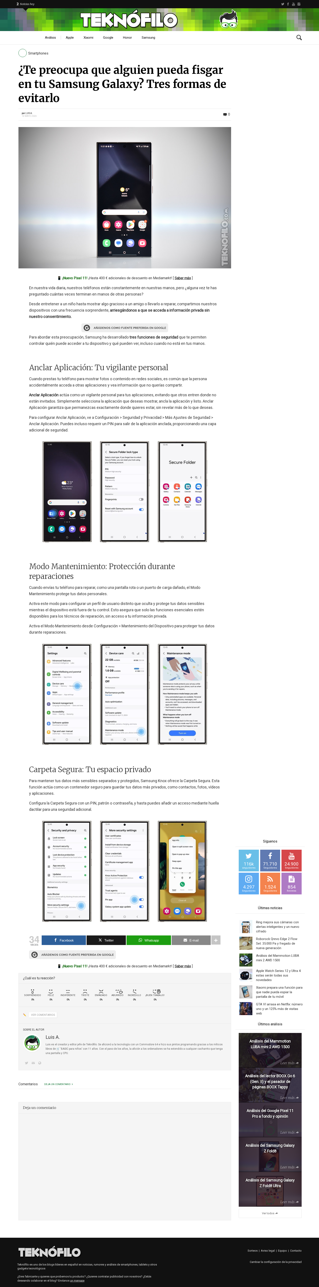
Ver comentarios (43, 1014)
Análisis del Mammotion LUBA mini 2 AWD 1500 (277, 958)
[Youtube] (293, 4)
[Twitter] (282, 4)
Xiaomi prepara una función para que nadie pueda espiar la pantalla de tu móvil (279, 992)
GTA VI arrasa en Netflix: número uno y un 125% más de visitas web (279, 1008)
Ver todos (268, 1213)
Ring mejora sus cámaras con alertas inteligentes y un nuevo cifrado (277, 926)
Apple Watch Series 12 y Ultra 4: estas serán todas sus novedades (278, 975)
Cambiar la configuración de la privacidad (276, 1262)
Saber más (183, 278)
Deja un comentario (57, 1084)
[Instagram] (299, 4)
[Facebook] (288, 4)
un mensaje (77, 1280)
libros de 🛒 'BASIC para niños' (64, 1048)
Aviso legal (268, 1250)
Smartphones (38, 53)
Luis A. (29, 113)
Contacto (296, 1250)
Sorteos (253, 1250)
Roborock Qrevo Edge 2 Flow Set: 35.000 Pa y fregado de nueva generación (276, 943)
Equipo (282, 1250)
